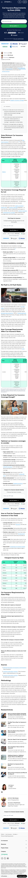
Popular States (4, 848)
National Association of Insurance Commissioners (14, 667)
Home (2, 834)
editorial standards (9, 68)
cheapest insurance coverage (17, 100)
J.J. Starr (10, 52)
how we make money (21, 67)
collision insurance (22, 211)
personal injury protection (7, 313)
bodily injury (4, 207)
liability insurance (19, 205)
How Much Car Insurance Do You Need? (16, 764)
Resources (3, 844)
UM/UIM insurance (7, 466)
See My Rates (13, 230)
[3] (11, 316)
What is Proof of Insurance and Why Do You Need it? (17, 773)
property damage (13, 207)
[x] (5, 858)
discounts (18, 524)
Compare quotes (22, 876)
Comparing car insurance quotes (17, 546)
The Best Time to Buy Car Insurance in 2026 (17, 723)
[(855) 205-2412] (19, 2)
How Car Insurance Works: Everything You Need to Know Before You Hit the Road (17, 714)
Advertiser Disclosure (6, 71)
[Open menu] (2, 1)
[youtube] (8, 858)
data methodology (22, 68)
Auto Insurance (9, 834)
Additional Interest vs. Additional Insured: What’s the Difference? (16, 756)
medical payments (21, 313)
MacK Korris (11, 57)
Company (3, 851)
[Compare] (8, 1)
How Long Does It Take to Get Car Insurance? (16, 747)
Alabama (4, 171)
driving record (21, 533)
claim (23, 348)
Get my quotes (13, 26)
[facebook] (2, 858)
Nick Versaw (10, 55)
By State (15, 834)
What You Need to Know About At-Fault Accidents (16, 731)
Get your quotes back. (18, 38)
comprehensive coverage (9, 212)
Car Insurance (4, 840)
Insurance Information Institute (10, 671)
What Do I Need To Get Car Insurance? (17, 739)
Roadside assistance (18, 483)
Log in (24, 1)
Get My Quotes (13, 500)
